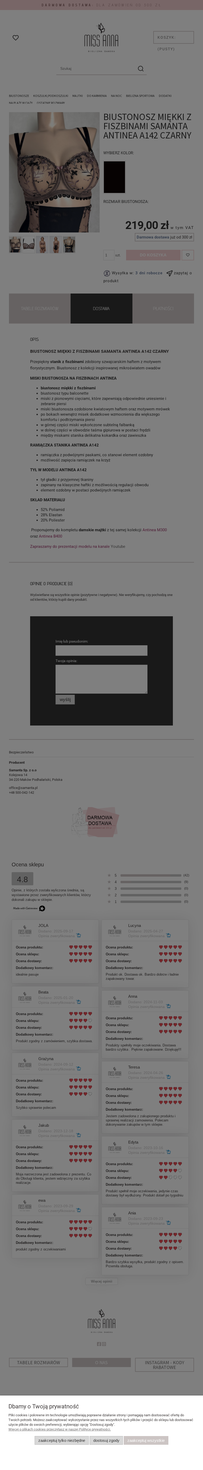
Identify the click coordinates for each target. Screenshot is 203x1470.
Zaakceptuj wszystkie (146, 1440)
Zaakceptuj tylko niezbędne (61, 1440)
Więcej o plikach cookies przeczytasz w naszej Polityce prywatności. (59, 1429)
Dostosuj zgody (106, 1440)
